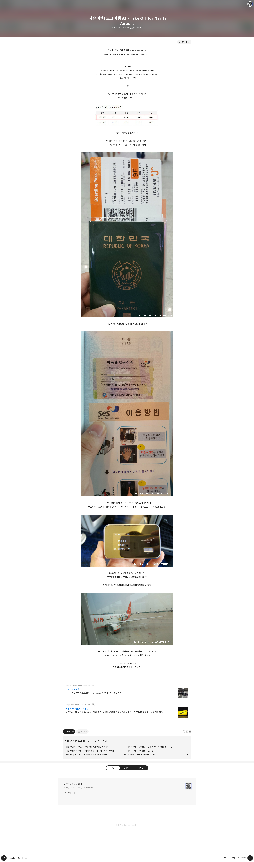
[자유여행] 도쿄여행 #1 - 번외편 (140, 751)
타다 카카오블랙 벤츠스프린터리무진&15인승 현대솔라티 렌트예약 (93, 693)
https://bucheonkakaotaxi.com (78, 705)
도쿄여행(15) (84, 741)
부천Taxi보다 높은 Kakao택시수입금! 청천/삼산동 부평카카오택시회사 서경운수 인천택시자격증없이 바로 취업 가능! (115, 712)
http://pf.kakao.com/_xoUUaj (77, 685)
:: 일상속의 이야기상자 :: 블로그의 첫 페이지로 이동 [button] (127, 4)
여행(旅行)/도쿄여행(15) (134, 28)
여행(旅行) (71, 741)
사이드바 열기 (4, 4)
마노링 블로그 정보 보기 (250, 4)
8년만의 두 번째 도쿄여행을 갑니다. (141, 754)
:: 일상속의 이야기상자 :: (73, 784)
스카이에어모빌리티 (74, 689)
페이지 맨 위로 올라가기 (250, 858)
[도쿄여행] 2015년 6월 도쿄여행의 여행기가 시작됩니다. (87, 754)
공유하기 (127, 768)
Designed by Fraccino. (238, 858)
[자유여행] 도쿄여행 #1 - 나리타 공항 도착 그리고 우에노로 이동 (90, 751)
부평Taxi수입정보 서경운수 (78, 708)
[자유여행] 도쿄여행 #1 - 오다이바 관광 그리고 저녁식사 (87, 747)
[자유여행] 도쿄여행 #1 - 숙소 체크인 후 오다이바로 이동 (150, 747)
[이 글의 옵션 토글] (73, 731)
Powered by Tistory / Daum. (17, 858)
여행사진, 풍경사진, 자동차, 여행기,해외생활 (78, 787)
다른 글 (141, 768)
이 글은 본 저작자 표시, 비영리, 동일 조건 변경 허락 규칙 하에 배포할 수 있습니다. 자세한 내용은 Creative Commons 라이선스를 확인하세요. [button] (187, 731)
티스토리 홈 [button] (4, 858)
